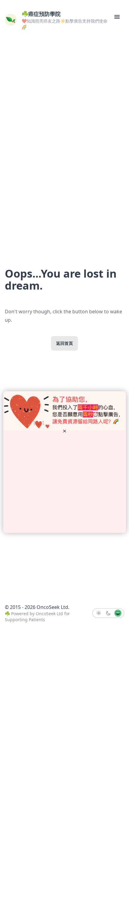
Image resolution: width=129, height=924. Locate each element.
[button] (117, 17)
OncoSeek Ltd (49, 613)
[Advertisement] (64, 482)
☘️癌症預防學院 (41, 13)
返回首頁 (64, 343)
